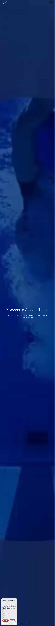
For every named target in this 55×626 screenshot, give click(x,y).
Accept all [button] (5, 620)
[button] (9, 623)
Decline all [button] (12, 620)
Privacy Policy (4, 609)
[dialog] (9, 611)
